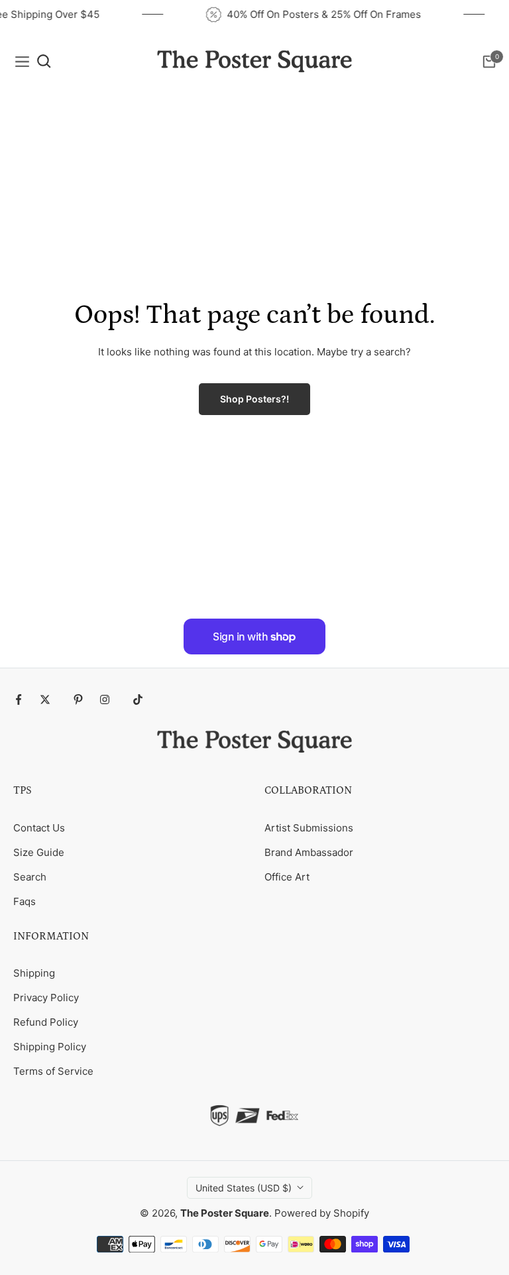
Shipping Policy (49, 1046)
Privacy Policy (46, 997)
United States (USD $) (244, 1187)
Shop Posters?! (254, 398)
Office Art (287, 877)
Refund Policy (45, 1022)
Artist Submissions (308, 827)
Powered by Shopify (321, 1213)
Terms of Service (53, 1071)
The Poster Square (224, 1213)
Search (29, 877)
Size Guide (38, 852)
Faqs (24, 901)
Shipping (34, 973)
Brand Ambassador (308, 852)
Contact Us (39, 827)
